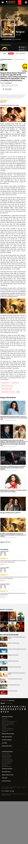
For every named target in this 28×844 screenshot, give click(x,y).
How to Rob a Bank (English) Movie (9, 721)
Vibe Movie (4, 727)
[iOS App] (13, 791)
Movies (3, 703)
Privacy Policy (12, 787)
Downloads (6, 780)
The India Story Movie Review (14, 684)
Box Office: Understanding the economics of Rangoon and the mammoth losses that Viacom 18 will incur (13, 535)
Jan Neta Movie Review (12, 690)
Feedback (18, 787)
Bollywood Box (7, 746)
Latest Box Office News (7, 756)
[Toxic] (4, 617)
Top (4, 742)
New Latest (6, 771)
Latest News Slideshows (7, 762)
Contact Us (24, 787)
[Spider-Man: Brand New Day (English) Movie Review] (3, 674)
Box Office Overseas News (7, 760)
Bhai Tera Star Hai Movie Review (14, 667)
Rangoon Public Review (6, 388)
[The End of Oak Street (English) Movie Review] (3, 651)
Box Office (7, 739)
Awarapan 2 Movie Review (13, 655)
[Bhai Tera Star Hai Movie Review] (3, 669)
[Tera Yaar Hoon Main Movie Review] (3, 680)
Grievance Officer (5, 788)
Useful (4, 777)
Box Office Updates (6, 757)
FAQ (11, 788)
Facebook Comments (5, 542)
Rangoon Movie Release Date (8, 391)
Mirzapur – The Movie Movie (8, 722)
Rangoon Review (5, 382)
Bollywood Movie (8, 733)
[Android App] (10, 791)
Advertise (7, 787)
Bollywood (7, 774)
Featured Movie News (6, 755)
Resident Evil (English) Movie (8, 730)
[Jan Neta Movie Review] (3, 692)
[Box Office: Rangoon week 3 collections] (13, 504)
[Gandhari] (12, 617)
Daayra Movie (4, 731)
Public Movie (7, 736)
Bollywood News (5, 753)
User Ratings (18, 39)
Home (2, 787)
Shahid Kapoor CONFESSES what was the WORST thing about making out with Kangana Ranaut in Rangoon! (13, 468)
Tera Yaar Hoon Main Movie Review (15, 678)
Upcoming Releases (6, 763)
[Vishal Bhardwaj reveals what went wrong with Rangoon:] (13, 431)
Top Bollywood (7, 768)
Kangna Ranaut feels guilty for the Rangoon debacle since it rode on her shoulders (13, 491)
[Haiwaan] (20, 627)
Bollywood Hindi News (6, 766)
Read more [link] (3, 564)
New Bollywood (7, 716)
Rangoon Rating (15, 382)
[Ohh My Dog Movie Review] (3, 663)
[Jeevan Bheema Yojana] (12, 627)
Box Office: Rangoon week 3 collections (10, 512)
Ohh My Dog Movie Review (13, 661)
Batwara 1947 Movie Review (13, 643)
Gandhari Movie (5, 720)
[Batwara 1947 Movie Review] (3, 645)
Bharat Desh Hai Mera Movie (7, 728)
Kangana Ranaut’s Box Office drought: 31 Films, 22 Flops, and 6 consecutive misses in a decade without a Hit (13, 418)
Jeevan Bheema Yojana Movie (8, 724)
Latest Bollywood (7, 751)
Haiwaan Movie (5, 725)
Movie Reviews (5, 765)
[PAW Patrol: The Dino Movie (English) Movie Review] (3, 639)
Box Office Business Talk (7, 759)
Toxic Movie (4, 718)
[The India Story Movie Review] (3, 686)
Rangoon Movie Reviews (6, 385)
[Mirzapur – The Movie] (4, 627)
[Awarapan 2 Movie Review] (3, 657)
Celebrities (9, 703)
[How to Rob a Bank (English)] (20, 617)
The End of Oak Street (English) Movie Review (17, 649)
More (18, 391)
